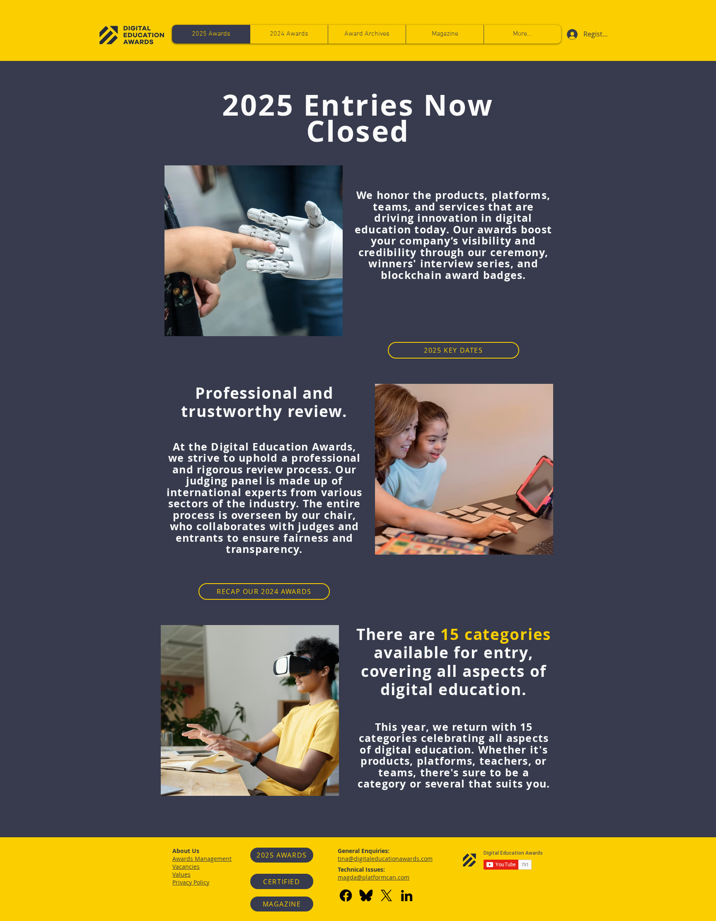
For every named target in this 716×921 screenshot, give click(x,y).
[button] (522, 34)
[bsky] (366, 895)
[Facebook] (346, 895)
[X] (386, 895)
